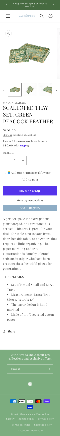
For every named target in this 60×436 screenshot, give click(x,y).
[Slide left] (3, 90)
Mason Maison (28, 414)
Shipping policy (43, 424)
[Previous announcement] (6, 4)
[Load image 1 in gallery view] (15, 89)
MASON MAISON (14, 102)
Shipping (7, 134)
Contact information (32, 430)
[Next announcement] (53, 4)
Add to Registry (30, 208)
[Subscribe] (48, 369)
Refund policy (26, 418)
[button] (8, 15)
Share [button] (11, 331)
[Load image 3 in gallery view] (45, 89)
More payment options (30, 200)
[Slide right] (56, 90)
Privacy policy (46, 418)
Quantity (8, 152)
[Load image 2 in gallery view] (30, 89)
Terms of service (21, 424)
